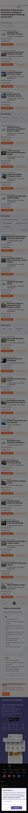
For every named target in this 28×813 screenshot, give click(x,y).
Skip (8, 807)
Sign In (16, 807)
